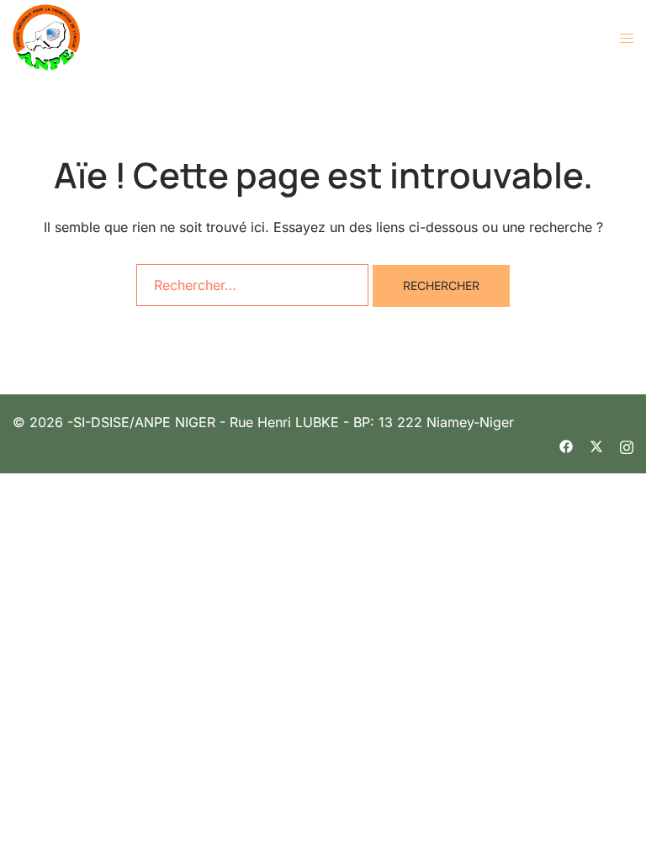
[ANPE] (46, 36)
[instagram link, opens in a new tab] (626, 444)
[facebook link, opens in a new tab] (566, 444)
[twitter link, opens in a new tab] (596, 444)
